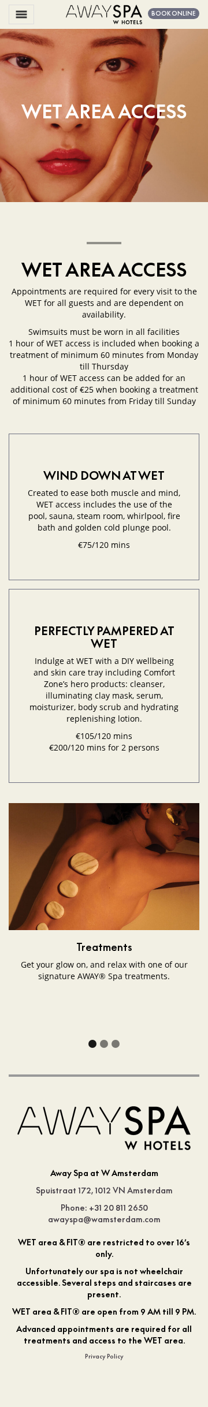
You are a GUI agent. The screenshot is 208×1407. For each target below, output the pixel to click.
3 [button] (116, 1044)
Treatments (104, 947)
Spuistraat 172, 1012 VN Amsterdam (104, 1190)
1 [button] (92, 1044)
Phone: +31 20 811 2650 (104, 1207)
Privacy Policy (104, 1356)
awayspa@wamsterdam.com (104, 1219)
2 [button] (104, 1044)
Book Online (173, 13)
